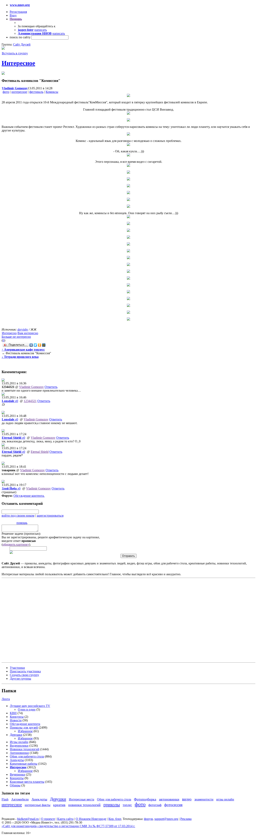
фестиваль (36, 92)
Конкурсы (17, 716)
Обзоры (15, 785)
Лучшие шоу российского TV (30, 706)
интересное (19, 92)
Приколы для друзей (24, 727)
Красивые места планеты (27, 781)
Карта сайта (65, 819)
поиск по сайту (20, 37)
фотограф (154, 805)
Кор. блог (114, 819)
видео (187, 799)
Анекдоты (17, 760)
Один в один (27, 709)
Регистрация (18, 11)
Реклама (186, 819)
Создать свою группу (24, 675)
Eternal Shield (40, 451)
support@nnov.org (166, 819)
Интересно (9, 333)
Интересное (18, 63)
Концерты (17, 778)
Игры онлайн (19, 742)
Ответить (51, 387)
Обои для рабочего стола (27, 756)
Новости (16, 720)
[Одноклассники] (40, 345)
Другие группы (20, 678)
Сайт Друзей (22, 44)
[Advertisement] (26, 620)
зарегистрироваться (50, 515)
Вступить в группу (15, 53)
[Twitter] (35, 345)
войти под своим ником (18, 515)
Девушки (16, 734)
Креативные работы (23, 763)
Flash (5, 799)
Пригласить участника (25, 671)
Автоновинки (19, 753)
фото (6, 92)
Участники (17, 667)
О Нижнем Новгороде (91, 819)
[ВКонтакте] (31, 345)
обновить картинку (16, 544)
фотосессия (173, 805)
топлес (127, 805)
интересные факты (37, 805)
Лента (6, 699)
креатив (59, 805)
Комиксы (52, 92)
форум (148, 819)
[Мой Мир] (44, 345)
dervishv (22, 329)
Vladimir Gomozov (31, 387)
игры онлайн (225, 799)
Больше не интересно (16, 336)
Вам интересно (27, 333)
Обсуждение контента (28, 495)
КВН (13, 713)
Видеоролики (19, 745)
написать (40, 30)
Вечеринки (17, 774)
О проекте (48, 819)
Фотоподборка (145, 799)
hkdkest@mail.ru (28, 819)
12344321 (30, 401)
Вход (13, 15)
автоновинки (169, 799)
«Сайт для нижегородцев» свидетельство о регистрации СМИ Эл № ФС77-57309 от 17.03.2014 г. (68, 826)
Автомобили (20, 799)
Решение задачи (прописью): (21, 533)
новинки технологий (84, 805)
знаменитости (203, 799)
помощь (21, 522)
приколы (111, 804)
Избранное (25, 731)
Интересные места (81, 799)
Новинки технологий (24, 749)
